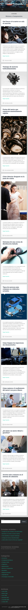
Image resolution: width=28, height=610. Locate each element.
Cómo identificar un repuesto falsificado (10, 535)
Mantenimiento (5, 566)
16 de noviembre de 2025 (9, 170)
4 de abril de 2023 (7, 513)
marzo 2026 (4, 591)
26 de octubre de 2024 (8, 424)
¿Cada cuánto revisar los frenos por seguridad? (12, 539)
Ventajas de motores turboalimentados (10, 68)
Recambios (4, 570)
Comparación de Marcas (7, 560)
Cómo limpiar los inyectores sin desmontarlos (13, 344)
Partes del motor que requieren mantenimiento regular (12, 111)
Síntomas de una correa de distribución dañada (13, 243)
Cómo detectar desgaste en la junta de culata (13, 177)
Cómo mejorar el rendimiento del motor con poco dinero (13, 389)
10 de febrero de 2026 (8, 103)
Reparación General (6, 572)
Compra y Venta (5, 562)
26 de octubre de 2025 (8, 235)
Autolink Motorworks (14, 3)
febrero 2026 (4, 593)
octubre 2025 (5, 601)
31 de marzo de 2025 (8, 280)
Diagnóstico (4, 564)
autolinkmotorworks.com (18, 606)
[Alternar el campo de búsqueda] (26, 10)
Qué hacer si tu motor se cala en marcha (13, 22)
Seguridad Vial (5, 574)
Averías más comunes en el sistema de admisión (13, 476)
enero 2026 (4, 595)
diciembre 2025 (5, 597)
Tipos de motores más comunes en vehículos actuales (11, 289)
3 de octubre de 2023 (8, 468)
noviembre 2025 (5, 599)
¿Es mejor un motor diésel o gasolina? (13, 432)
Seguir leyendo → (6, 56)
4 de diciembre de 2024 (8, 381)
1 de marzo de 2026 (8, 60)
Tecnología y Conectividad (7, 576)
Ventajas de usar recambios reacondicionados (12, 531)
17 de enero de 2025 (8, 336)
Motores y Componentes (7, 568)
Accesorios (4, 558)
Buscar (2, 519)
